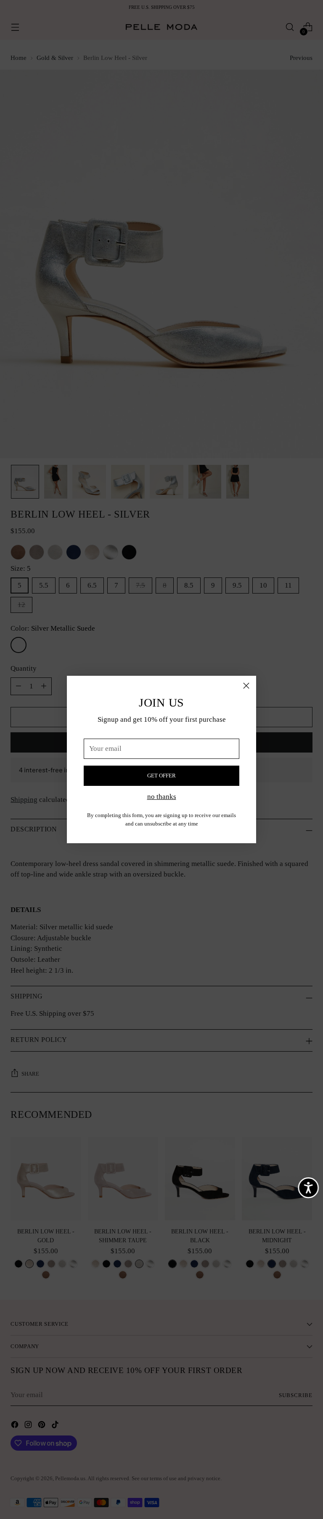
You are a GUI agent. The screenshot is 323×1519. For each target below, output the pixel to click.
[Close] (246, 685)
